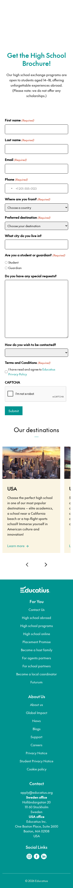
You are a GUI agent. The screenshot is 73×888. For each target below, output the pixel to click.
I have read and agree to (31, 371)
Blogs (37, 729)
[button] (28, 565)
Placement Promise (37, 642)
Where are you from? (27, 199)
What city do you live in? (23, 235)
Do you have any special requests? (31, 276)
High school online (36, 633)
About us (36, 704)
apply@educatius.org (36, 792)
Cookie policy (36, 769)
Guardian (15, 268)
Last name (19, 140)
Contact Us (37, 609)
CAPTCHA (12, 382)
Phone (16, 179)
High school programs (36, 625)
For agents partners (36, 658)
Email (16, 159)
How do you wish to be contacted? (30, 344)
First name (19, 120)
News (36, 720)
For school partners (37, 666)
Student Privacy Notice (36, 761)
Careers (36, 745)
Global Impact (36, 712)
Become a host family (36, 650)
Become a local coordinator (36, 674)
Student (13, 262)
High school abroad (36, 617)
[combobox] (9, 188)
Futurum (36, 682)
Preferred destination (27, 217)
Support (36, 737)
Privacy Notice (36, 753)
